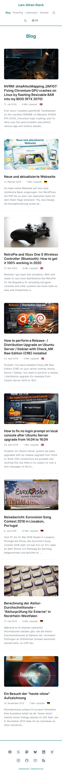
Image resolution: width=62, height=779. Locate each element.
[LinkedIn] (44, 752)
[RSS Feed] (44, 760)
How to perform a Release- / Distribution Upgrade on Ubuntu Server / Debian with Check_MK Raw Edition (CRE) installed (29, 347)
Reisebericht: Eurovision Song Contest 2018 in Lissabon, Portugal (27, 521)
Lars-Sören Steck (31, 5)
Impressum (24, 769)
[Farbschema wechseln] (25, 20)
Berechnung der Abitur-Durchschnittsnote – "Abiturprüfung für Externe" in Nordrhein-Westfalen (27, 609)
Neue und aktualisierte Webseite (29, 177)
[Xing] (52, 752)
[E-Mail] (35, 760)
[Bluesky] (35, 752)
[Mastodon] (27, 752)
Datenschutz (37, 769)
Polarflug (18, 12)
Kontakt (44, 12)
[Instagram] (18, 760)
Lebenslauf (31, 12)
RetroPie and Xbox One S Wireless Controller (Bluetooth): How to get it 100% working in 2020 (31, 258)
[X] (18, 752)
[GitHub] (27, 760)
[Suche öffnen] (54, 12)
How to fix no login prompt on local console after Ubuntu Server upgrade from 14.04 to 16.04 (31, 435)
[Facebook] (10, 752)
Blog (8, 12)
